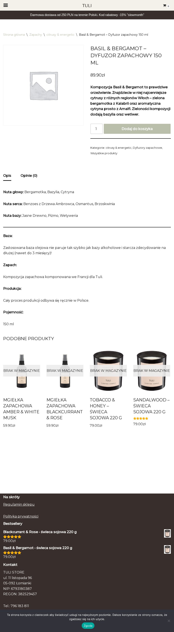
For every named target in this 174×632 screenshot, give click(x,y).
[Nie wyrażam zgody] (169, 621)
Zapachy (35, 35)
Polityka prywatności (20, 516)
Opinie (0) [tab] (29, 176)
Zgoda (88, 625)
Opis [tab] (7, 176)
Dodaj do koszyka (137, 129)
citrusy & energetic (60, 35)
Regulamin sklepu (19, 504)
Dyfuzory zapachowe (147, 147)
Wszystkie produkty (103, 153)
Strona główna (14, 35)
